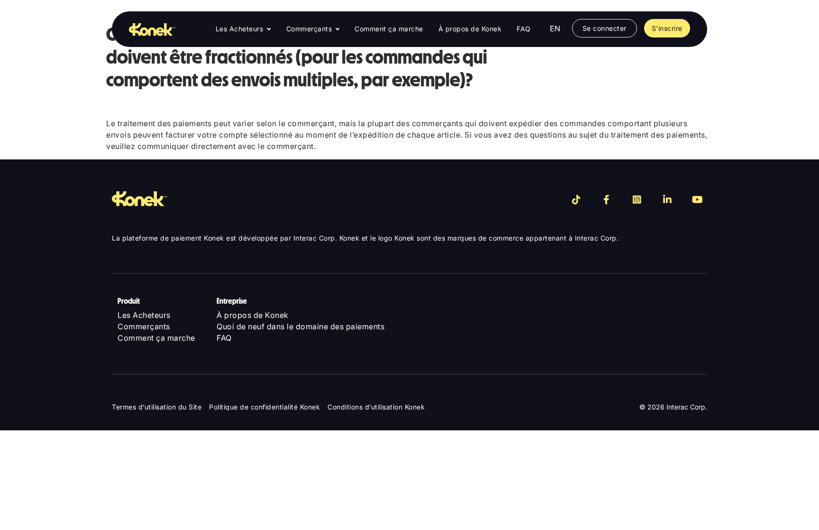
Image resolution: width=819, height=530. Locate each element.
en (555, 28)
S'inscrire (667, 28)
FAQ (524, 29)
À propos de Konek (470, 29)
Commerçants (309, 29)
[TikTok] (576, 199)
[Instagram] (637, 199)
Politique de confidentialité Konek (264, 407)
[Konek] (145, 29)
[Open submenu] (269, 29)
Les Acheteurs (240, 29)
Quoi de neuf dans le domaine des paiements (300, 326)
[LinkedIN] (667, 199)
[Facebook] (606, 199)
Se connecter (604, 28)
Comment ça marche (389, 29)
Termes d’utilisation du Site (156, 407)
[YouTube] (697, 199)
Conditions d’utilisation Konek (376, 407)
